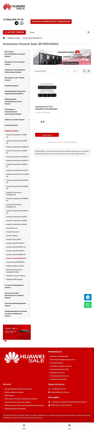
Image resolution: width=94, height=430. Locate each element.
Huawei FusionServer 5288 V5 (17, 160)
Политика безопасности (59, 376)
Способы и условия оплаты (60, 366)
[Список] (88, 71)
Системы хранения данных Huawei (15, 304)
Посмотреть (47, 135)
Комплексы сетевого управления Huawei (21, 399)
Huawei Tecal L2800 (13, 239)
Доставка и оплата (57, 373)
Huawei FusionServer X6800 (16, 220)
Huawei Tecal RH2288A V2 (16, 254)
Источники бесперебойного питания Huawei (15, 54)
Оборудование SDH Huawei (15, 409)
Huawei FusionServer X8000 (16, 224)
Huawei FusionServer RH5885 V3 (17, 200)
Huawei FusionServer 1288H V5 (16, 136)
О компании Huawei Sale (59, 369)
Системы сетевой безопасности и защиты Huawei (14, 295)
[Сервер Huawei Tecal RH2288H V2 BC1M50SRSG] (47, 90)
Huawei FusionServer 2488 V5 (17, 147)
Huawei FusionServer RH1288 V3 (17, 181)
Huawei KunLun (12, 228)
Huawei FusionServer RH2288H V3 (14, 194)
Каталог (7, 384)
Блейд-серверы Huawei (15, 266)
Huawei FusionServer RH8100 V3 (17, 212)
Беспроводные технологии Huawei (18, 389)
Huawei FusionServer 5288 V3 (17, 157)
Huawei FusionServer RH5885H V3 (14, 206)
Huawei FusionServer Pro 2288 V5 (17, 175)
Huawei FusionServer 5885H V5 (16, 165)
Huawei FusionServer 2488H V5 (16, 152)
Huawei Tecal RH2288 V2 (15, 251)
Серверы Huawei (13, 38)
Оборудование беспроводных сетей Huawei (13, 101)
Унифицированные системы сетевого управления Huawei (16, 313)
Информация (55, 351)
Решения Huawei (11, 125)
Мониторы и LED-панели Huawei (14, 79)
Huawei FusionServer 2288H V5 (16, 142)
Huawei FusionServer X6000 (16, 217)
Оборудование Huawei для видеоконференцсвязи (15, 92)
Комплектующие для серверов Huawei (14, 271)
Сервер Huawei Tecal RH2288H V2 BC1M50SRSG (46, 108)
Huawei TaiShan (12, 236)
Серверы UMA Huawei (14, 279)
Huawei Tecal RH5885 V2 (15, 262)
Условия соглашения (58, 379)
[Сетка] (84, 71)
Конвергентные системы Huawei (15, 63)
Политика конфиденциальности (62, 359)
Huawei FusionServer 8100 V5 (17, 170)
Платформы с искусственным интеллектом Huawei (13, 111)
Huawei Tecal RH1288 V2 (15, 243)
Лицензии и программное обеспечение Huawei (15, 71)
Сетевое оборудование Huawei (14, 286)
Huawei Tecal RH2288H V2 (32, 38)
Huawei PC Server (12, 232)
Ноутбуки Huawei (11, 86)
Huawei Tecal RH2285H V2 (16, 247)
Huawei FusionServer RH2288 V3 (17, 187)
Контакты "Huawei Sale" (59, 356)
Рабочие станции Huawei (14, 120)
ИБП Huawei (9, 395)
